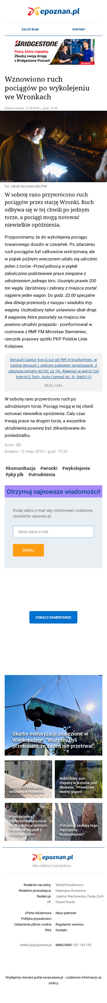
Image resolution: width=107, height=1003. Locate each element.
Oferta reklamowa (38, 913)
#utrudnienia (41, 474)
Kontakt (78, 29)
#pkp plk (14, 474)
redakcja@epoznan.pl (35, 945)
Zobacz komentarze (53, 617)
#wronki (48, 468)
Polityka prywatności (36, 918)
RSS (48, 930)
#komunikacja (20, 468)
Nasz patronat (66, 913)
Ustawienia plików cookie (32, 924)
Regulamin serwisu (70, 924)
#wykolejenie (76, 468)
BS (18, 444)
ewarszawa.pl (53, 977)
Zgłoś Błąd (30, 29)
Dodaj (28, 550)
